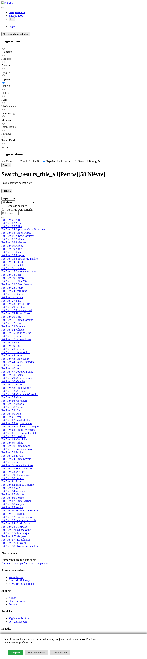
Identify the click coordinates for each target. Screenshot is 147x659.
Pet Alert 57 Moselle (13, 403)
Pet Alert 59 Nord (11, 410)
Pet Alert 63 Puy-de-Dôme (16, 423)
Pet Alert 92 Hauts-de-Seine (17, 516)
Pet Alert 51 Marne (12, 384)
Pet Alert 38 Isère (11, 342)
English (37, 161)
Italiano (80, 161)
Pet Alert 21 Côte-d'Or (14, 281)
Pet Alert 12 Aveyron (13, 255)
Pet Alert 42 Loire (11, 355)
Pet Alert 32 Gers (11, 323)
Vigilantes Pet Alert (19, 618)
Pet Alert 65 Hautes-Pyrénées (18, 429)
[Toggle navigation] (2, 7)
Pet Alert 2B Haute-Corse (15, 313)
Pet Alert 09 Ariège (12, 245)
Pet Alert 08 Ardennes (13, 242)
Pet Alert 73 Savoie (12, 455)
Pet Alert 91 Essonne (13, 513)
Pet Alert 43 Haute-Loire (15, 358)
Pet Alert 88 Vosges (12, 504)
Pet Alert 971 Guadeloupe (16, 529)
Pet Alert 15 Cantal (12, 265)
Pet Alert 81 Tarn (11, 481)
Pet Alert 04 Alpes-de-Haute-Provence (23, 229)
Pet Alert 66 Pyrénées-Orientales (19, 432)
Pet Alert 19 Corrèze (13, 277)
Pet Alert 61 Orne (11, 416)
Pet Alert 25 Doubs (12, 294)
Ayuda (12, 597)
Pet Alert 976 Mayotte (13, 542)
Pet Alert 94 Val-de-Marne (16, 523)
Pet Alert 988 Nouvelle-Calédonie (20, 546)
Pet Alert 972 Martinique (15, 533)
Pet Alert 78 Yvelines (13, 471)
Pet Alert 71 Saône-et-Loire (16, 449)
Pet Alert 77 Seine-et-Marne (17, 468)
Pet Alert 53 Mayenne (13, 390)
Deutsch (10, 161)
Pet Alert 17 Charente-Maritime (19, 271)
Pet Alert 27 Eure (11, 300)
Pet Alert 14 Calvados (13, 261)
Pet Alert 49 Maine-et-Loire (17, 378)
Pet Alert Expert (18, 621)
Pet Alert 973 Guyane (13, 536)
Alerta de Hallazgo (12, 563)
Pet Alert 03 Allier (11, 226)
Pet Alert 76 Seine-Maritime (17, 465)
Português (94, 161)
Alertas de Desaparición (19, 209)
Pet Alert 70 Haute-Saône (15, 445)
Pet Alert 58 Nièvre (12, 407)
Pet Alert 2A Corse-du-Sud (16, 310)
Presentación (16, 577)
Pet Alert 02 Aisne (11, 223)
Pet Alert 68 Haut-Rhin (14, 439)
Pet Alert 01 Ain (10, 219)
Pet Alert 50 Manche (13, 381)
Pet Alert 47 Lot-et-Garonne (17, 371)
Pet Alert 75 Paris (11, 462)
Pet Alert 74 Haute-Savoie (16, 458)
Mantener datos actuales (16, 34)
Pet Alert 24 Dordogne (14, 290)
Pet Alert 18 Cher (11, 274)
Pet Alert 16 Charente (13, 268)
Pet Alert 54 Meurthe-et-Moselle (19, 394)
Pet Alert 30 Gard (11, 316)
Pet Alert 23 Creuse (12, 287)
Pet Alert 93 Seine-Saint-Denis (18, 520)
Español (51, 161)
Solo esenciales (36, 652)
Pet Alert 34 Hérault (12, 329)
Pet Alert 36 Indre (11, 336)
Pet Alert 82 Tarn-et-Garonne (17, 484)
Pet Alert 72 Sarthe (12, 452)
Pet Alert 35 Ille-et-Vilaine (16, 332)
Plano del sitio (17, 601)
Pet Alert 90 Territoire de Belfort (19, 510)
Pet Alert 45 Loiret (11, 365)
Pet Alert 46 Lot (10, 368)
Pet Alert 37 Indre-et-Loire (16, 339)
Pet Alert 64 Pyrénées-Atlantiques (20, 426)
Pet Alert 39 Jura (10, 345)
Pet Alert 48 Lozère (12, 374)
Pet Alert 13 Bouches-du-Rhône (19, 258)
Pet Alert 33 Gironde (13, 326)
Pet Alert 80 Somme (12, 478)
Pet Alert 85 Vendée (12, 494)
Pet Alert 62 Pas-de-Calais (16, 420)
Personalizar (60, 652)
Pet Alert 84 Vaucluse (13, 491)
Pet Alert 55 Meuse (12, 397)
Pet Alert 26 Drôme (12, 297)
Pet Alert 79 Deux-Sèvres (15, 474)
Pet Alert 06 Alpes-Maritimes (17, 235)
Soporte (13, 604)
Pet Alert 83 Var (10, 487)
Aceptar (15, 652)
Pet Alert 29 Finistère (13, 307)
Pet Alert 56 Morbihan (14, 400)
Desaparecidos (17, 12)
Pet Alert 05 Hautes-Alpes (16, 232)
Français (65, 161)
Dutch (24, 161)
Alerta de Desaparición (36, 563)
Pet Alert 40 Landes (12, 348)
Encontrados (16, 15)
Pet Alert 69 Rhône (12, 442)
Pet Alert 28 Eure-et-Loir (15, 303)
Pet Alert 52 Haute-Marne (16, 387)
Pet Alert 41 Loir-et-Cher (15, 352)
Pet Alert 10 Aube (11, 248)
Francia (7, 191)
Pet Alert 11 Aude (11, 252)
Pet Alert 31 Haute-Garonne (17, 319)
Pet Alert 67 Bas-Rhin (13, 436)
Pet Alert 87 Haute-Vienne (16, 500)
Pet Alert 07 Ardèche (13, 239)
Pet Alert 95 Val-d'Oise (14, 526)
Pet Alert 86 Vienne (12, 497)
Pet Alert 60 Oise (11, 413)
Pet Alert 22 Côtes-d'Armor (16, 284)
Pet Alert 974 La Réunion (15, 539)
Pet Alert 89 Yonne (12, 507)
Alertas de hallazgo (16, 205)
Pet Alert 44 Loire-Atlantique (17, 361)
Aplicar (6, 165)
